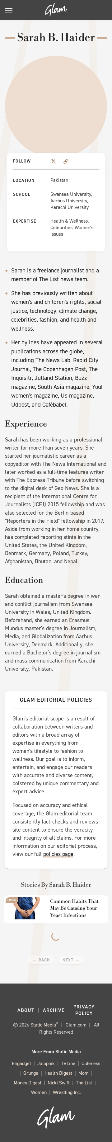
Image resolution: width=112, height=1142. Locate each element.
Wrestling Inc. (67, 1092)
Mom (83, 1073)
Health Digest (58, 1073)
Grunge (30, 1073)
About (25, 1010)
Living (11, 900)
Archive (54, 1010)
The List (84, 1082)
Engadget (21, 1063)
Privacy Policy (84, 1010)
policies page (58, 854)
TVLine (68, 1063)
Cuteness (91, 1063)
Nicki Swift (59, 1082)
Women (39, 1092)
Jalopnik (46, 1063)
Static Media (43, 1025)
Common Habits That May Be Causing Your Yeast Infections (74, 908)
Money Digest (27, 1082)
